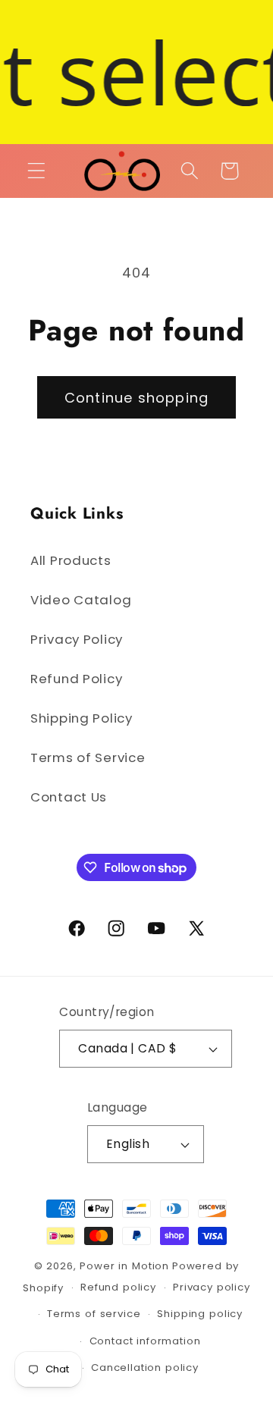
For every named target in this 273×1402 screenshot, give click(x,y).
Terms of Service (88, 757)
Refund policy (118, 1287)
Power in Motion (124, 1266)
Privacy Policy (76, 639)
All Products (70, 560)
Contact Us (68, 797)
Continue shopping (136, 397)
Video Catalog (80, 600)
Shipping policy (200, 1313)
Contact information (145, 1341)
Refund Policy (76, 679)
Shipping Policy (81, 718)
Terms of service (93, 1313)
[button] (37, 171)
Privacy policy (211, 1287)
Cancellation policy (145, 1367)
